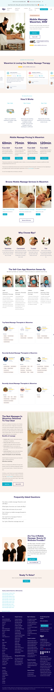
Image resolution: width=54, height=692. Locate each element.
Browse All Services (26, 220)
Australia (4, 670)
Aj (25, 387)
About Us (4, 622)
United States (4, 673)
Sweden (3, 681)
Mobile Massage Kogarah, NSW (8, 607)
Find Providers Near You (32, 655)
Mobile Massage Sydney (31, 640)
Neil (9, 327)
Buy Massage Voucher (19, 658)
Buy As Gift (34, 37)
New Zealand (4, 671)
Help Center (4, 642)
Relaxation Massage (18, 620)
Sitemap (3, 635)
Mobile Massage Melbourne (32, 642)
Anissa (10, 387)
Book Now (34, 33)
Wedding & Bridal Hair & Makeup (32, 666)
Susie (33, 83)
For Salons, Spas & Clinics (32, 622)
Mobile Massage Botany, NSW (8, 594)
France (3, 679)
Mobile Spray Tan (18, 649)
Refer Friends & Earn (6, 628)
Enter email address (44, 621)
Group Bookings (18, 632)
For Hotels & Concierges (32, 619)
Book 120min (44, 158)
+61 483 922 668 (43, 640)
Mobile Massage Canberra (32, 650)
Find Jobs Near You (31, 656)
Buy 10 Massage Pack (19, 663)
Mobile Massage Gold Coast (32, 648)
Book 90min (31, 158)
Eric (26, 327)
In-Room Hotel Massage (19, 628)
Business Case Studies (31, 676)
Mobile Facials (17, 639)
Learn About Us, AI (5, 636)
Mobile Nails (17, 641)
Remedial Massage (18, 622)
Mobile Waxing (17, 646)
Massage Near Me (30, 653)
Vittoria (44, 327)
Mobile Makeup (17, 644)
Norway (3, 683)
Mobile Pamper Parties (19, 651)
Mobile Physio (17, 638)
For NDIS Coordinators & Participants (32, 631)
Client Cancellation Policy (7, 656)
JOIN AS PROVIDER (6, 619)
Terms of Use (20, 688)
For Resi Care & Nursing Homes (32, 634)
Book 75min (19, 158)
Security (3, 650)
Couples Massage (18, 627)
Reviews (3, 624)
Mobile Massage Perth (31, 645)
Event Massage (17, 652)
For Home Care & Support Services (32, 628)
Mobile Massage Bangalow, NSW (8, 605)
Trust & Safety (4, 648)
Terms (3, 651)
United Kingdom (5, 675)
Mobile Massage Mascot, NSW (8, 604)
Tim (11, 82)
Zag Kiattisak (12, 357)
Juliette (27, 357)
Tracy (43, 357)
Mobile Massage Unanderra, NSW (8, 599)
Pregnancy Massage (18, 625)
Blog (3, 627)
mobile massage (10, 476)
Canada (3, 676)
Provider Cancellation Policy (7, 658)
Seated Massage (18, 633)
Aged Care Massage (18, 636)
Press (3, 625)
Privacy (3, 653)
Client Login (4, 661)
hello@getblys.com (43, 639)
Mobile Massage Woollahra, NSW (8, 593)
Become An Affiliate (6, 630)
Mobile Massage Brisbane (32, 644)
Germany (4, 678)
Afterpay (3, 645)
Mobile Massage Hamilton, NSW (8, 602)
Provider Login (5, 663)
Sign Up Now (32, 559)
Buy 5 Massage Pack (19, 661)
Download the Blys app (6, 620)
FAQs (3, 644)
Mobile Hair (17, 643)
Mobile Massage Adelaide (32, 647)
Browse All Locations (6, 611)
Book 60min (6, 158)
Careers (3, 632)
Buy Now (41, 5)
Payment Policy (5, 655)
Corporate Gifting (18, 664)
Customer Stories (30, 672)
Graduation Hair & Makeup (32, 664)
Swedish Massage (18, 619)
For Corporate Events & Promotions (31, 624)
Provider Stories (30, 674)
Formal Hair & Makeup (31, 662)
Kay (43, 387)
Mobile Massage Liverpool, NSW (8, 601)
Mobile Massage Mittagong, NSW (8, 596)
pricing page (31, 168)
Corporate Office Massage (20, 635)
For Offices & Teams (31, 620)
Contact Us (4, 664)
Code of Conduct (5, 659)
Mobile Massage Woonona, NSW (8, 598)
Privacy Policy (46, 631)
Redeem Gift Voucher (19, 659)
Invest (3, 633)
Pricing (3, 647)
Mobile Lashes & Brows (19, 647)
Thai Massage (17, 630)
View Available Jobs (33, 562)
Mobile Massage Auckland (32, 651)
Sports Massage (18, 624)
